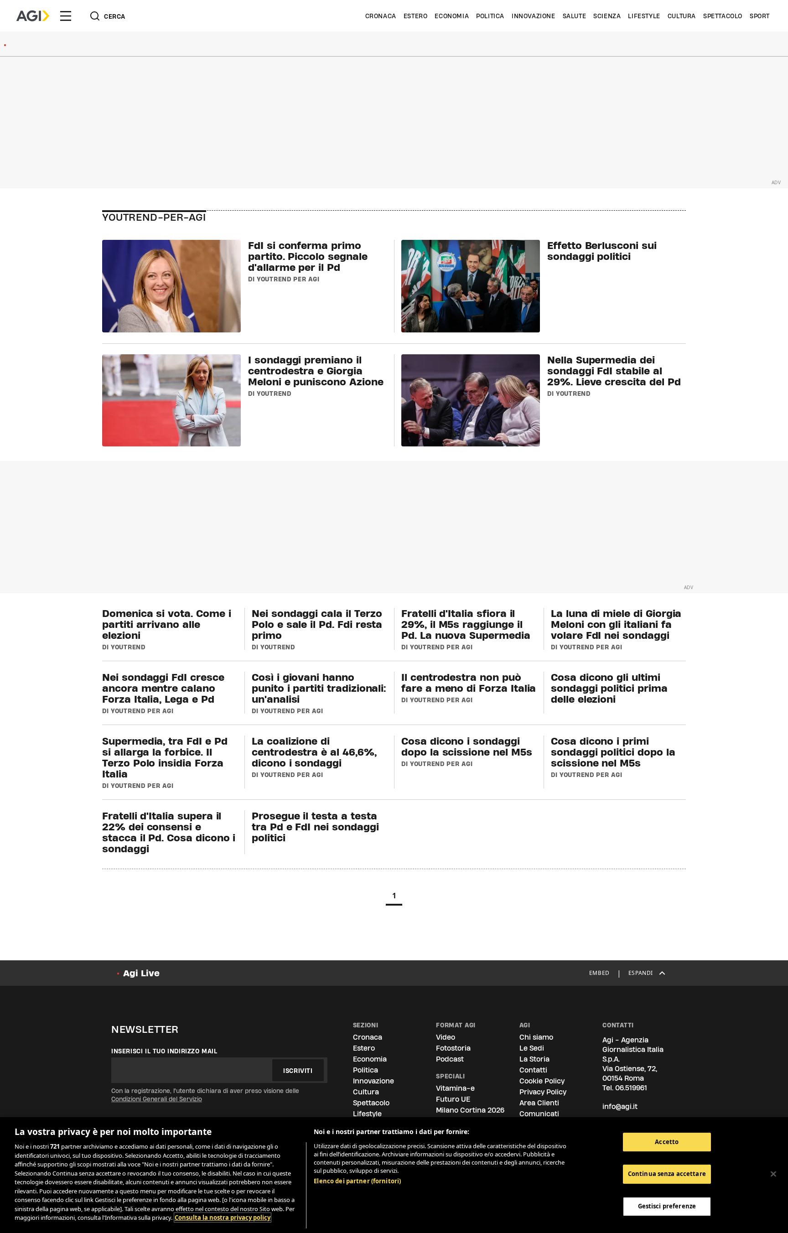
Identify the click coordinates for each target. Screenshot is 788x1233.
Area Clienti (539, 1102)
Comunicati (539, 1113)
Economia (452, 16)
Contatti (533, 1070)
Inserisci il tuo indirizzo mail (164, 1051)
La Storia (534, 1059)
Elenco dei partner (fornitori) (357, 1181)
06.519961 (631, 1087)
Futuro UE (453, 1099)
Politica (490, 16)
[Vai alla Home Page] (33, 16)
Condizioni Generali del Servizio (156, 1099)
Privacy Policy (542, 1092)
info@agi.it (620, 1106)
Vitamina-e (455, 1088)
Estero (416, 16)
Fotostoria (453, 1048)
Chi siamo (536, 1037)
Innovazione (533, 16)
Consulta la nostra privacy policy (222, 1217)
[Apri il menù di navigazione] (66, 16)
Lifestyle (644, 16)
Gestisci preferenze (667, 1206)
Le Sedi (531, 1048)
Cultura (682, 16)
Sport (760, 16)
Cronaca (380, 16)
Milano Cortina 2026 (470, 1110)
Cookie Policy (542, 1081)
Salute (574, 16)
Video (445, 1037)
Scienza (607, 16)
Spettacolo (722, 16)
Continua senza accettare (667, 1174)
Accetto (667, 1142)
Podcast (450, 1059)
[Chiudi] (773, 1174)
